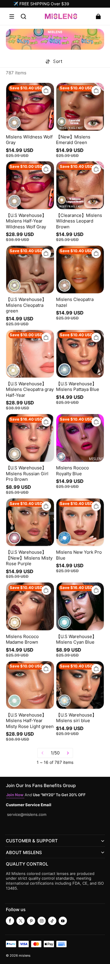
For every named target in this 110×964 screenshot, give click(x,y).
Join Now (15, 795)
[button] (12, 16)
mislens (25, 956)
